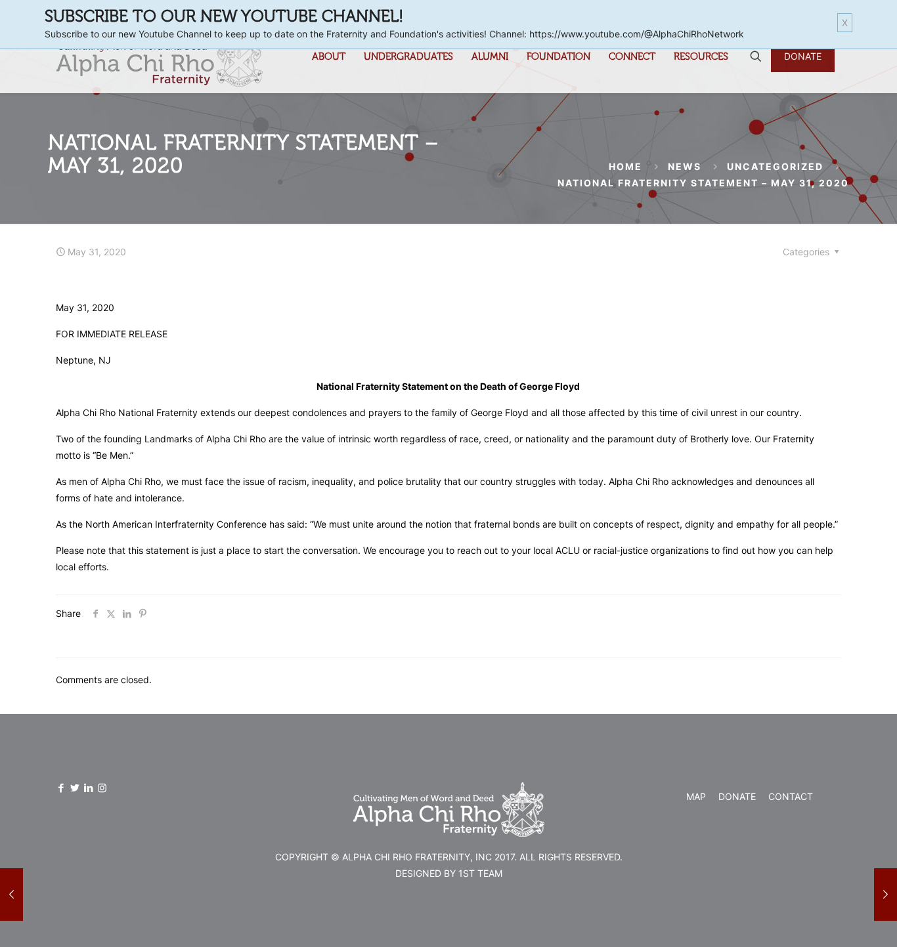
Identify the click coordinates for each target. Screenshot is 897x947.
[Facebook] (61, 788)
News (684, 166)
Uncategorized (775, 166)
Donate (737, 796)
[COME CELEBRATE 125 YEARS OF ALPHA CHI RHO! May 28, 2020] (11, 894)
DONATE (802, 56)
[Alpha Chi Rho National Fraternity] (159, 56)
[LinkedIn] (88, 788)
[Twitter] (74, 788)
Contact (790, 796)
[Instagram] (102, 788)
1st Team (480, 873)
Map (696, 796)
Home (625, 166)
